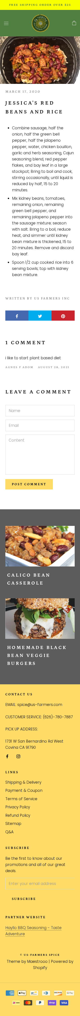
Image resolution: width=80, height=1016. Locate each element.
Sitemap (13, 823)
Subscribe (24, 899)
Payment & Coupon (23, 790)
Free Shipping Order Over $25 (40, 5)
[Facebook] (7, 756)
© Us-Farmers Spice (40, 955)
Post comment (29, 484)
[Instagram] (18, 756)
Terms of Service (21, 799)
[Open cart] (74, 23)
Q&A (9, 832)
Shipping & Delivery (23, 782)
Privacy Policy (17, 807)
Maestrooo (37, 961)
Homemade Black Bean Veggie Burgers (37, 655)
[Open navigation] (6, 23)
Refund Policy (17, 815)
